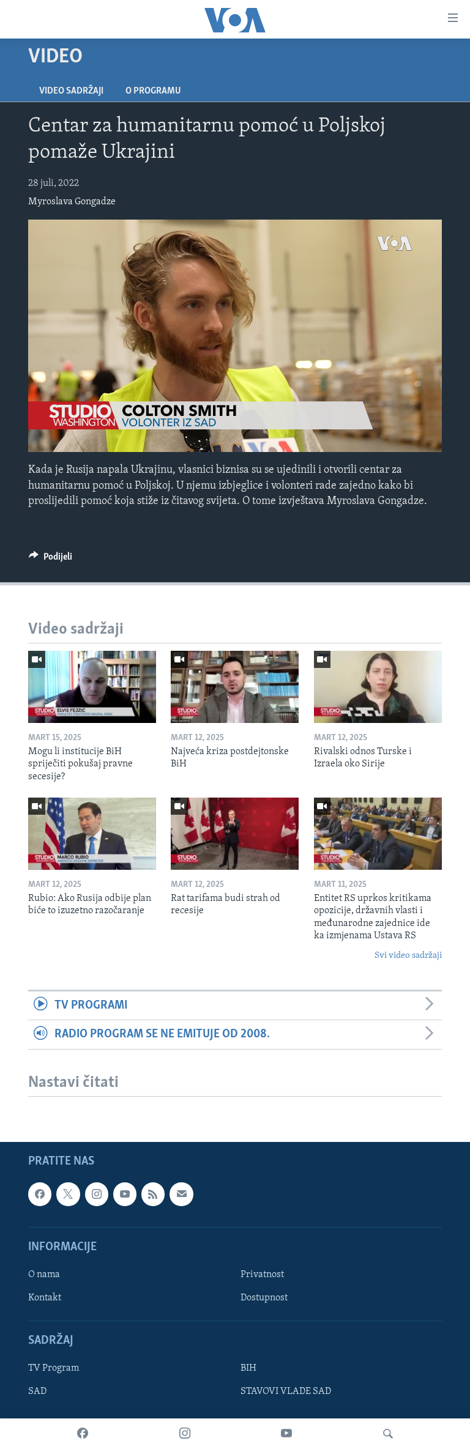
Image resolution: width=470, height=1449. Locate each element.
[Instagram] (185, 1433)
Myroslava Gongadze (72, 202)
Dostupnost (264, 1298)
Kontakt (44, 1298)
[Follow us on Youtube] (124, 1194)
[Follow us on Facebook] (39, 1194)
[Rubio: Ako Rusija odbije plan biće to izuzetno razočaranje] (92, 834)
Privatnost (262, 1275)
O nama (44, 1275)
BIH (248, 1368)
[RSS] (153, 1194)
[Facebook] (83, 1433)
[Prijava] (181, 1194)
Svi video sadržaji (408, 955)
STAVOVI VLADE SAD (286, 1391)
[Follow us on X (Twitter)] (68, 1194)
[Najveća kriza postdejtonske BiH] (235, 687)
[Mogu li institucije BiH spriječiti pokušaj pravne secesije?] (92, 687)
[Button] (50, 559)
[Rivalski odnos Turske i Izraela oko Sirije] (378, 687)
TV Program (53, 1368)
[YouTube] (286, 1433)
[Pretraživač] (388, 1433)
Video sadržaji (71, 91)
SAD (37, 1391)
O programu (153, 91)
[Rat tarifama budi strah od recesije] (235, 834)
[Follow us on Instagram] (96, 1194)
